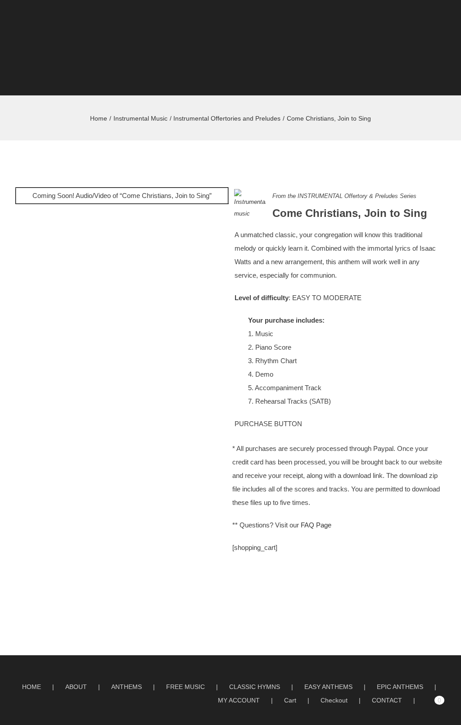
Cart (290, 700)
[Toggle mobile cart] (427, 24)
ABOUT (76, 686)
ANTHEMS (126, 686)
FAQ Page (316, 525)
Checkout (334, 700)
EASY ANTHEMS (328, 686)
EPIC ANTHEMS (400, 686)
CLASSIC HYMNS (254, 686)
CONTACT (387, 700)
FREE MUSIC (185, 686)
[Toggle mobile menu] (443, 24)
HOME (31, 686)
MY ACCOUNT (239, 700)
